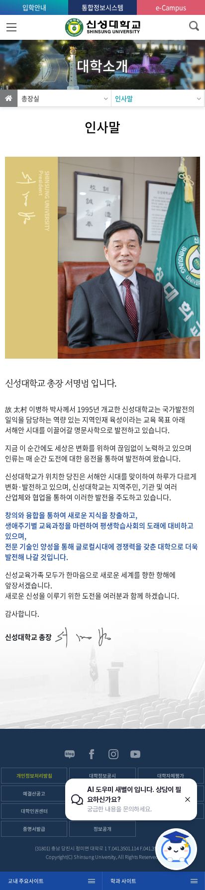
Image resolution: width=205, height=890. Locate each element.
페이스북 (92, 754)
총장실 (30, 98)
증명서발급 (34, 828)
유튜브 (135, 754)
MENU (11, 27)
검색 (194, 25)
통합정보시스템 (102, 7)
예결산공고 (34, 793)
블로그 (70, 754)
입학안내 (34, 7)
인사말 (124, 98)
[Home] (8, 98)
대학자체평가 (170, 775)
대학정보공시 (102, 775)
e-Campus (171, 7)
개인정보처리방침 (34, 775)
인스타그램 (113, 754)
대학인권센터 (34, 810)
